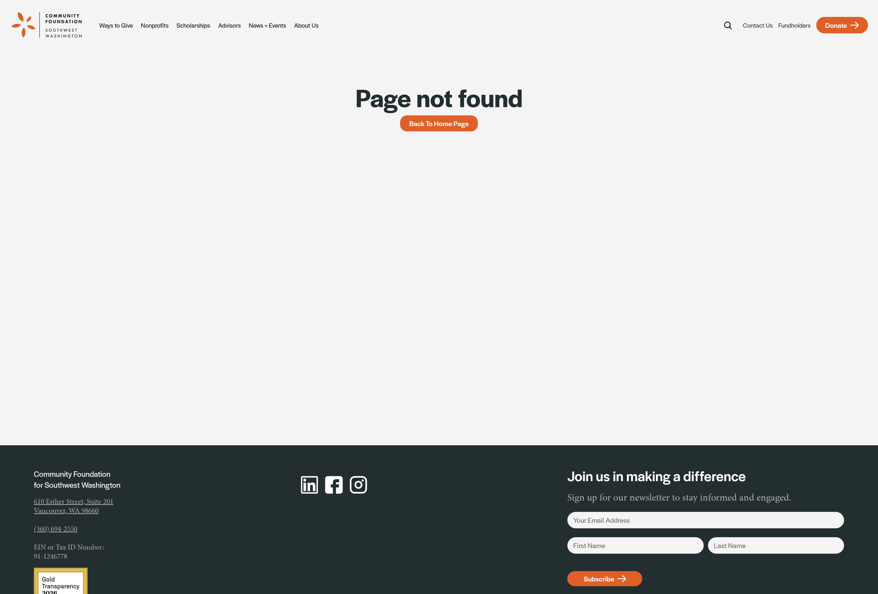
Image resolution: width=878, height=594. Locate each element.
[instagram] (358, 485)
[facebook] (334, 485)
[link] (52, 25)
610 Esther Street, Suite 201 (73, 501)
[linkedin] (309, 485)
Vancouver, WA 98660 (66, 510)
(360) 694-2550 (55, 529)
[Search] (728, 25)
